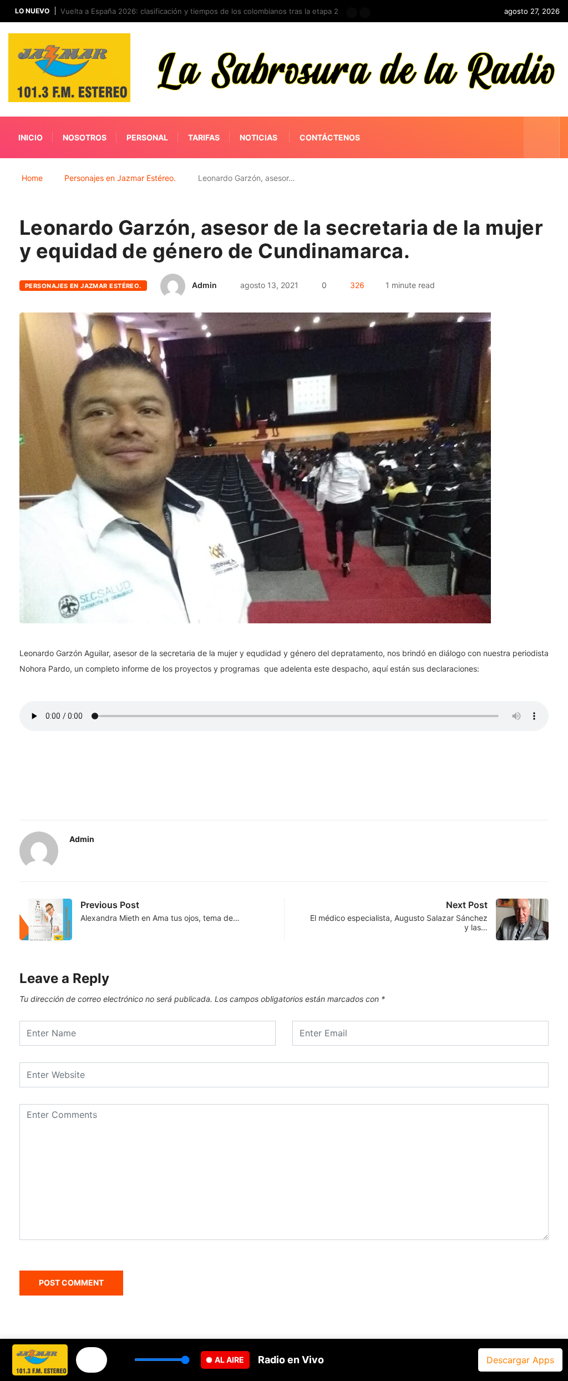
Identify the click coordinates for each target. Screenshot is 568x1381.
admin (204, 285)
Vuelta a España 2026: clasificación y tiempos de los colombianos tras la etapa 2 (199, 11)
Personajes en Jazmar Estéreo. (120, 178)
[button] (351, 12)
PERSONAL (147, 137)
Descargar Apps (520, 1359)
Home (32, 178)
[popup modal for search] (542, 137)
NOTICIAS (258, 137)
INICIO (30, 137)
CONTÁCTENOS (330, 137)
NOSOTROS (84, 137)
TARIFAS (204, 137)
